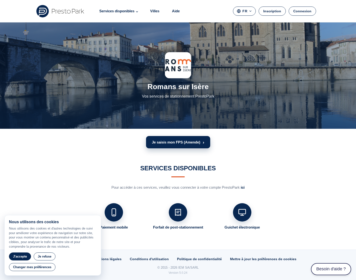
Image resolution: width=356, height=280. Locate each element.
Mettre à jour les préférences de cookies (263, 259)
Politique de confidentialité (199, 259)
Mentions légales (107, 259)
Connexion (302, 11)
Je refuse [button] (44, 256)
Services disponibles (116, 11)
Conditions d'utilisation (149, 259)
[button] (178, 142)
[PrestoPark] (60, 11)
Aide (176, 11)
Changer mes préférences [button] (32, 267)
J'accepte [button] (20, 256)
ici (243, 187)
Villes (154, 11)
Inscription (272, 11)
